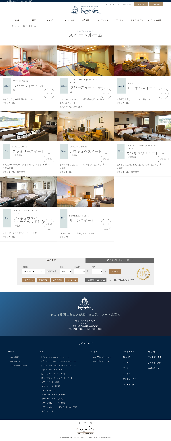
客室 (34, 20)
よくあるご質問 (154, 363)
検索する (115, 271)
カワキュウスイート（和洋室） (53, 403)
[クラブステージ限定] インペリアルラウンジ (58, 365)
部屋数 (77, 267)
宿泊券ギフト (15, 361)
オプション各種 (154, 20)
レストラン (51, 20)
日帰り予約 (156, 4)
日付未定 (53, 271)
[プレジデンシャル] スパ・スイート (55, 357)
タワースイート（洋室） (51, 382)
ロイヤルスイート (48, 390)
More (49, 93)
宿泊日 (25, 267)
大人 (94, 267)
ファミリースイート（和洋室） (53, 395)
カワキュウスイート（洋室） (52, 399)
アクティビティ (137, 20)
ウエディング (102, 20)
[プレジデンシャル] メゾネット (53, 374)
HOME (16, 20)
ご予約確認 (57, 280)
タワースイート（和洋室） (51, 386)
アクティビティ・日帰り (119, 260)
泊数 (61, 267)
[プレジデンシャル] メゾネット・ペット (57, 378)
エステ (126, 363)
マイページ (29, 280)
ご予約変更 (43, 280)
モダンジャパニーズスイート (52, 370)
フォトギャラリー (155, 357)
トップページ (13, 26)
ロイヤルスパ (68, 20)
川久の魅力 (152, 352)
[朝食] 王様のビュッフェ (101, 361)
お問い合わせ (127, 4)
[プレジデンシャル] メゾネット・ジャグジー (58, 361)
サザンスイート (47, 411)
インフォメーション (113, 4)
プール (126, 368)
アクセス (120, 20)
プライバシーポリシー (18, 365)
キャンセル (71, 280)
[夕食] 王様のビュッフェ (101, 357)
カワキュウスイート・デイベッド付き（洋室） (59, 407)
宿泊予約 (141, 4)
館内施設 (85, 20)
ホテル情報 (14, 357)
